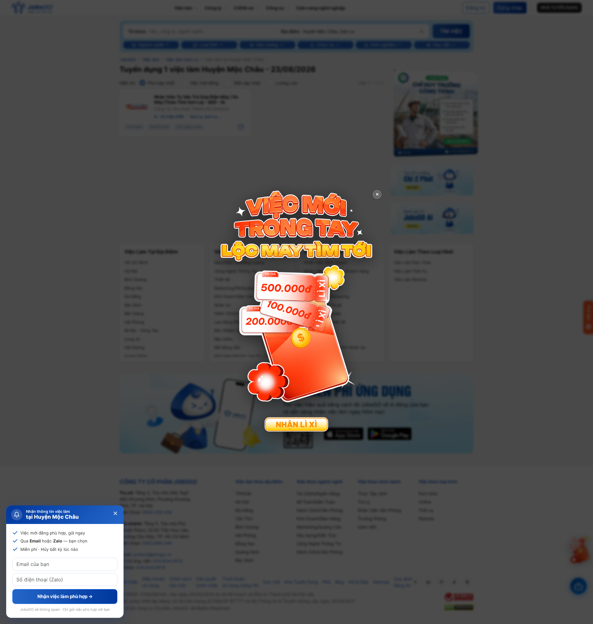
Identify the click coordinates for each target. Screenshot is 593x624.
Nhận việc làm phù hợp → (65, 596)
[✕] (296, 311)
